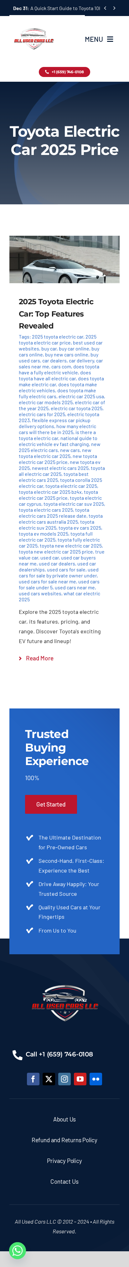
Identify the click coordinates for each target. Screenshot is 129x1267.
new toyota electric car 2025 (55, 453)
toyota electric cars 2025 (46, 510)
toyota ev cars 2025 (80, 528)
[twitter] (49, 1079)
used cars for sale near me (47, 581)
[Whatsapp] (17, 1250)
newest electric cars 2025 (60, 468)
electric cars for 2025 (42, 414)
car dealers (54, 360)
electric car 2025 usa (81, 396)
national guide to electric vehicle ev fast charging (58, 441)
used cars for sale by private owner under (59, 572)
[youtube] (80, 1079)
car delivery (81, 360)
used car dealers (57, 563)
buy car (49, 348)
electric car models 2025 (46, 402)
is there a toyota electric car (57, 435)
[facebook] (33, 1079)
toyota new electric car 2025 (71, 545)
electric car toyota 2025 (76, 408)
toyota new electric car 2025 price (56, 551)
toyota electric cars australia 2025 (61, 519)
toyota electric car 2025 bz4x (50, 492)
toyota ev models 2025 (43, 534)
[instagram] (64, 1079)
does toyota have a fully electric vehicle (59, 369)
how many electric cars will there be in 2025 (57, 429)
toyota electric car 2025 (71, 486)
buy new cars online (66, 354)
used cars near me (75, 587)
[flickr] (96, 1079)
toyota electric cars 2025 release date (54, 513)
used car (49, 557)
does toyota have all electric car (55, 375)
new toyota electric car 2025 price (58, 459)
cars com (61, 366)
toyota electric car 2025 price (58, 495)
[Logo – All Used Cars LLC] (33, 22)
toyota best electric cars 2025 (54, 477)
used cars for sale (66, 569)
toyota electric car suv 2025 (74, 504)
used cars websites (40, 593)
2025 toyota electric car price (57, 339)
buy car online (74, 348)
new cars (70, 450)
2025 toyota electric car (57, 336)
